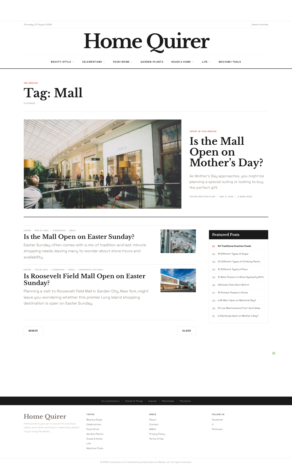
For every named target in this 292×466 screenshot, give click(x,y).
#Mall (72, 230)
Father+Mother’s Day (203, 196)
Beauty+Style (94, 419)
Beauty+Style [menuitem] (61, 61)
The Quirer (185, 401)
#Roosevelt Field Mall (91, 270)
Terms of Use (156, 438)
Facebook (217, 419)
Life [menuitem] (205, 61)
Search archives (260, 24)
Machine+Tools (94, 448)
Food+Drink (92, 429)
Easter (27, 230)
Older (186, 330)
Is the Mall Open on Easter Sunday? (79, 236)
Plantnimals (168, 401)
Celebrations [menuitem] (92, 61)
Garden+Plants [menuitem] (152, 61)
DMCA (152, 429)
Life (88, 443)
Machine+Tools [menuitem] (230, 61)
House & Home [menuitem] (181, 61)
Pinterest (217, 429)
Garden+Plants (94, 434)
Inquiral (152, 401)
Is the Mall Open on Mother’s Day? (226, 152)
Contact (154, 424)
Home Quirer (45, 416)
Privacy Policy (157, 434)
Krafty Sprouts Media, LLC (156, 462)
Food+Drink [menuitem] (121, 61)
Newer (33, 330)
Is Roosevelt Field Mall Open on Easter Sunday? (84, 279)
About (152, 419)
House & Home (94, 438)
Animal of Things (134, 401)
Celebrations (93, 424)
